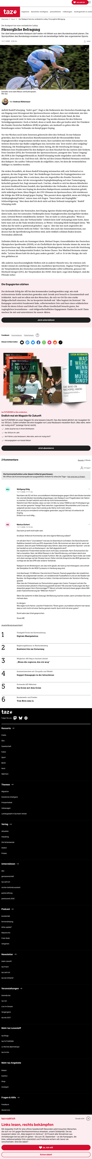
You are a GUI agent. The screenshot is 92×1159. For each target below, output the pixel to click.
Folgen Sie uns (6, 718)
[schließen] (88, 1118)
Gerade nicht (79, 1119)
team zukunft (6, 961)
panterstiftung (6, 893)
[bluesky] (20, 719)
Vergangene (6, 1012)
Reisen (4, 1070)
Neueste (81, 460)
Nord (3, 768)
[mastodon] (15, 719)
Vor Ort (4, 1001)
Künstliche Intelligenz (9, 797)
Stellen (4, 848)
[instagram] (26, 719)
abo (2, 871)
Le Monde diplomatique (10, 1047)
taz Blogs (5, 1036)
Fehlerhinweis (29, 335)
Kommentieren (17, 335)
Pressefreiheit (6, 803)
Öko (3, 741)
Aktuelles (5, 831)
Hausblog (5, 837)
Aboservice (5, 1110)
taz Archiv (5, 1052)
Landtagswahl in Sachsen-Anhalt (14, 814)
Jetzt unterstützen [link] (45, 320)
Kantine (4, 1076)
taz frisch (5, 967)
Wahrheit (4, 774)
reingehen (5, 944)
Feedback (5, 1104)
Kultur (3, 752)
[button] (89, 2)
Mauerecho (5, 933)
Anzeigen (5, 1087)
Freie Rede (5, 938)
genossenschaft (7, 876)
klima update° (6, 927)
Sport (13, 19)
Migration (5, 792)
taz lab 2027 (6, 1018)
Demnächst (5, 995)
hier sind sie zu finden (76, 476)
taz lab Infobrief (7, 978)
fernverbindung (7, 922)
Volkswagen (6, 808)
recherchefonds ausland (10, 887)
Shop (3, 1081)
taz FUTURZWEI (7, 1041)
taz (6, 712)
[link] (25, 12)
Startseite (5, 19)
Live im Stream (7, 1006)
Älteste (88, 460)
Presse (4, 853)
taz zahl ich (5, 882)
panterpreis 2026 (7, 898)
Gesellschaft (6, 746)
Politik (3, 735)
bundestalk (5, 916)
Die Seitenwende (7, 842)
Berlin (3, 763)
